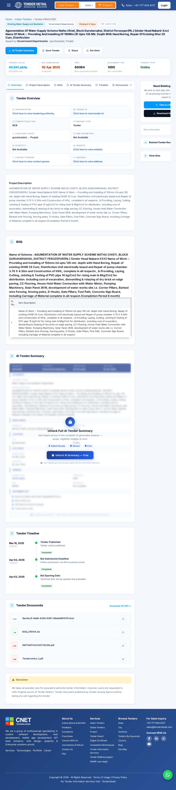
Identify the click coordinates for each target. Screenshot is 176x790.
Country (122, 740)
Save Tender (53, 50)
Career (47, 750)
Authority (122, 731)
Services (10, 750)
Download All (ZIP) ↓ (120, 606)
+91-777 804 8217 (155, 722)
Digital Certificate (98, 740)
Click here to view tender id (88, 113)
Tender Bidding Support (101, 757)
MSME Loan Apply (99, 761)
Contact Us (67, 749)
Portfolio (37, 750)
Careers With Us (70, 740)
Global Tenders (97, 727)
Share (75, 50)
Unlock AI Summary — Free (72, 455)
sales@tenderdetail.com (159, 727)
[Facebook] (149, 738)
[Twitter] (163, 738)
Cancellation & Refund (72, 745)
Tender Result (96, 736)
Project (93, 731)
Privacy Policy (119, 777)
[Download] (123, 618)
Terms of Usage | (102, 777)
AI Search (107, 5)
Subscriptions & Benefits (73, 723)
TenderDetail (109, 781)
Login (164, 5)
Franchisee (67, 736)
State (120, 723)
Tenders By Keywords (129, 736)
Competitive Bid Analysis (102, 745)
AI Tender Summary (23, 50)
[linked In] (156, 738)
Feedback (67, 727)
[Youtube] (149, 744)
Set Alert (95, 50)
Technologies (24, 750)
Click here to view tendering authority (33, 113)
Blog (120, 745)
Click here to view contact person (31, 161)
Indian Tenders (66, 5)
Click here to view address (87, 161)
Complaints (67, 731)
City (120, 727)
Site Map (122, 749)
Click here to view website (87, 149)
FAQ (64, 753)
